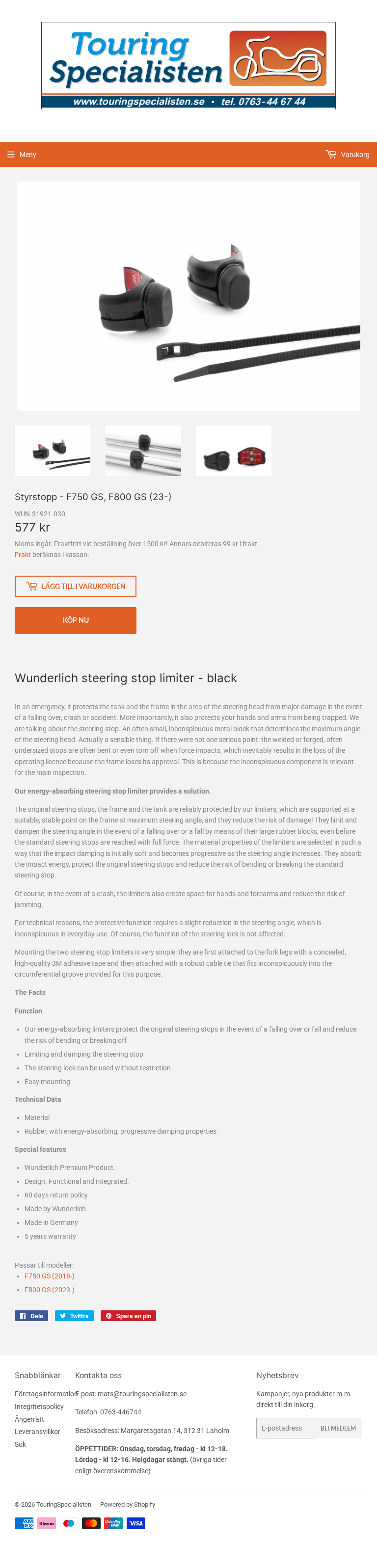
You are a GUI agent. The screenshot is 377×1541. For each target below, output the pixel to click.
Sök (20, 1444)
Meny (28, 155)
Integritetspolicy (39, 1406)
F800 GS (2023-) (50, 1290)
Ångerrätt (29, 1419)
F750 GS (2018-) (50, 1276)
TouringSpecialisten (63, 1504)
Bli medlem (338, 1428)
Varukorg (355, 155)
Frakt (23, 554)
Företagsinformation (46, 1394)
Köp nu (76, 620)
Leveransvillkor (37, 1431)
